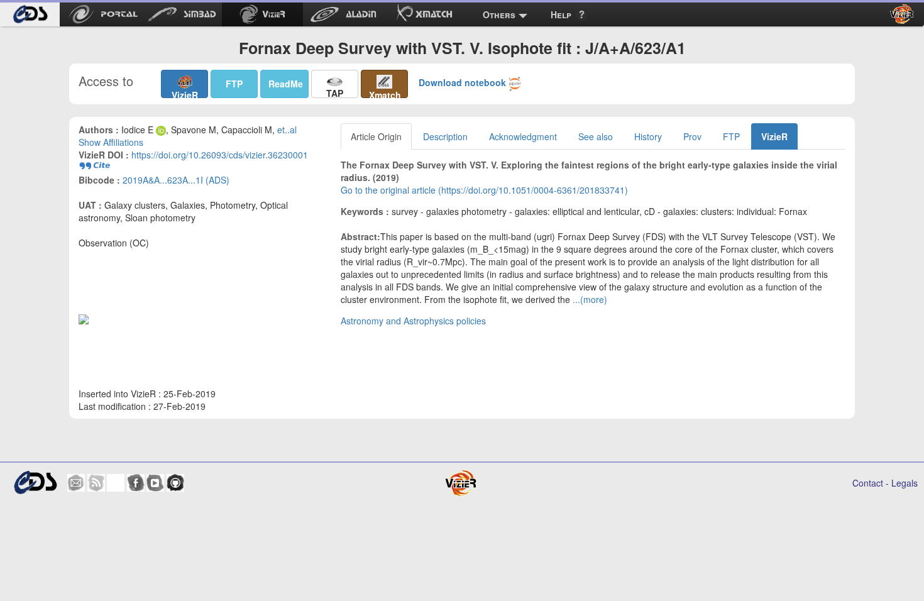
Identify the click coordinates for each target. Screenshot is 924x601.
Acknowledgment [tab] (523, 136)
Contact (867, 483)
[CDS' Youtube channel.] (155, 483)
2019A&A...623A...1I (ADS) (176, 180)
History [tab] (648, 136)
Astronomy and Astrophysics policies (413, 320)
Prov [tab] (692, 136)
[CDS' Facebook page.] (136, 483)
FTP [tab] (731, 136)
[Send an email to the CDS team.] (76, 483)
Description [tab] (445, 136)
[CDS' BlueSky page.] (115, 483)
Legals (904, 483)
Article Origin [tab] (376, 136)
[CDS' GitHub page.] (175, 483)
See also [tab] (595, 136)
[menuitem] (30, 14)
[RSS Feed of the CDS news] (96, 483)
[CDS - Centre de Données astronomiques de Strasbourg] (34, 482)
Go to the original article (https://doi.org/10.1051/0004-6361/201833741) (484, 190)
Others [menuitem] (499, 14)
